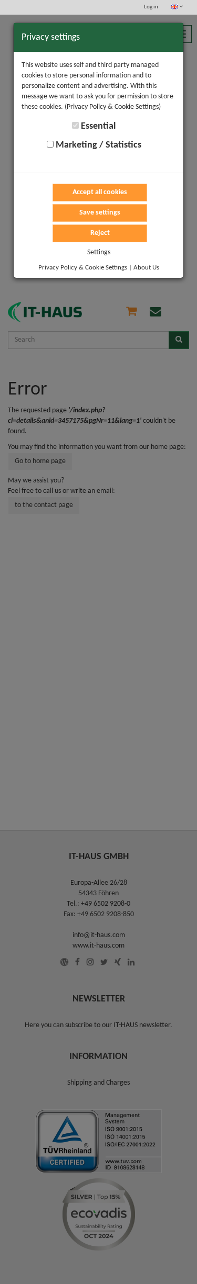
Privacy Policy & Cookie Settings (82, 267)
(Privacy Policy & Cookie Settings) (113, 107)
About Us (146, 267)
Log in (151, 7)
